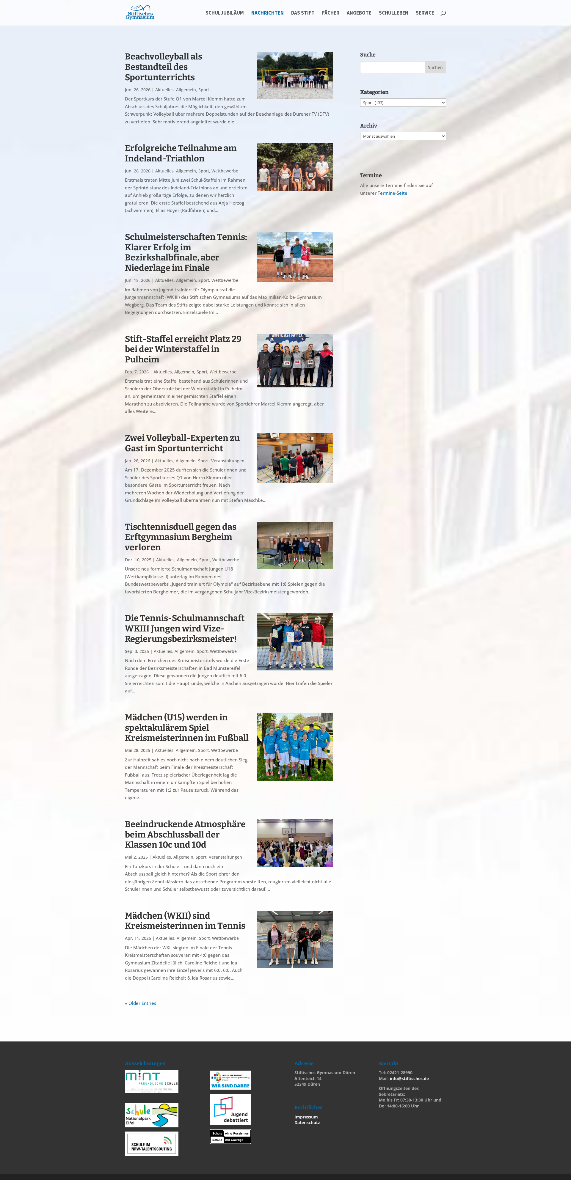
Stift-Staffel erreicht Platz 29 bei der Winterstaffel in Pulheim (183, 349)
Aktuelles (164, 89)
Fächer (330, 13)
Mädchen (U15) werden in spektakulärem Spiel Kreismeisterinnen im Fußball (187, 728)
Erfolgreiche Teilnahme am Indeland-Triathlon (181, 153)
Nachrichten (267, 13)
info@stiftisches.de (409, 1078)
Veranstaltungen (227, 460)
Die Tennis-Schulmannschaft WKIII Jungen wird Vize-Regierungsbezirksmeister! (184, 628)
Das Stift (303, 13)
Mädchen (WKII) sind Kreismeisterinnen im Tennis (185, 921)
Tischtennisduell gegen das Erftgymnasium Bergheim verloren (180, 537)
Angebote (359, 13)
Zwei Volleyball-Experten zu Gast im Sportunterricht (182, 443)
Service (425, 13)
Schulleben (393, 13)
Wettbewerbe (224, 171)
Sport (203, 89)
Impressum (306, 1117)
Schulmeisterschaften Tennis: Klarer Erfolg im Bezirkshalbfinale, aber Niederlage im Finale (186, 252)
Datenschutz (307, 1122)
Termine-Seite (392, 193)
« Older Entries (140, 1003)
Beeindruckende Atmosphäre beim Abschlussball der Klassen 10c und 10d (185, 834)
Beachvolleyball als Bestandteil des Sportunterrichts (163, 67)
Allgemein (186, 89)
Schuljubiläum (225, 13)
